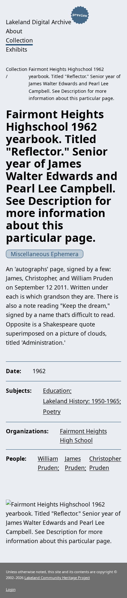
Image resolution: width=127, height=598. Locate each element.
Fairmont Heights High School (83, 435)
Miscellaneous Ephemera (44, 254)
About (14, 31)
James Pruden (75, 463)
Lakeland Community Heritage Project (57, 577)
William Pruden (48, 463)
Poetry (52, 411)
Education (56, 390)
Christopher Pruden (105, 463)
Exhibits (16, 49)
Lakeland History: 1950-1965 (81, 401)
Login (11, 589)
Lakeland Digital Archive (38, 22)
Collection (19, 40)
